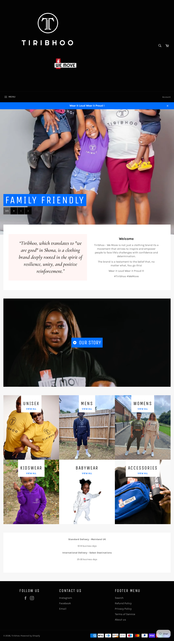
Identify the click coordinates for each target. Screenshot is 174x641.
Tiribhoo (15, 635)
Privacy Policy (123, 608)
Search (119, 597)
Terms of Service (125, 614)
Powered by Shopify (30, 635)
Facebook (65, 603)
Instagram (65, 597)
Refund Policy (123, 603)
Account (166, 97)
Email (62, 608)
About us (120, 619)
